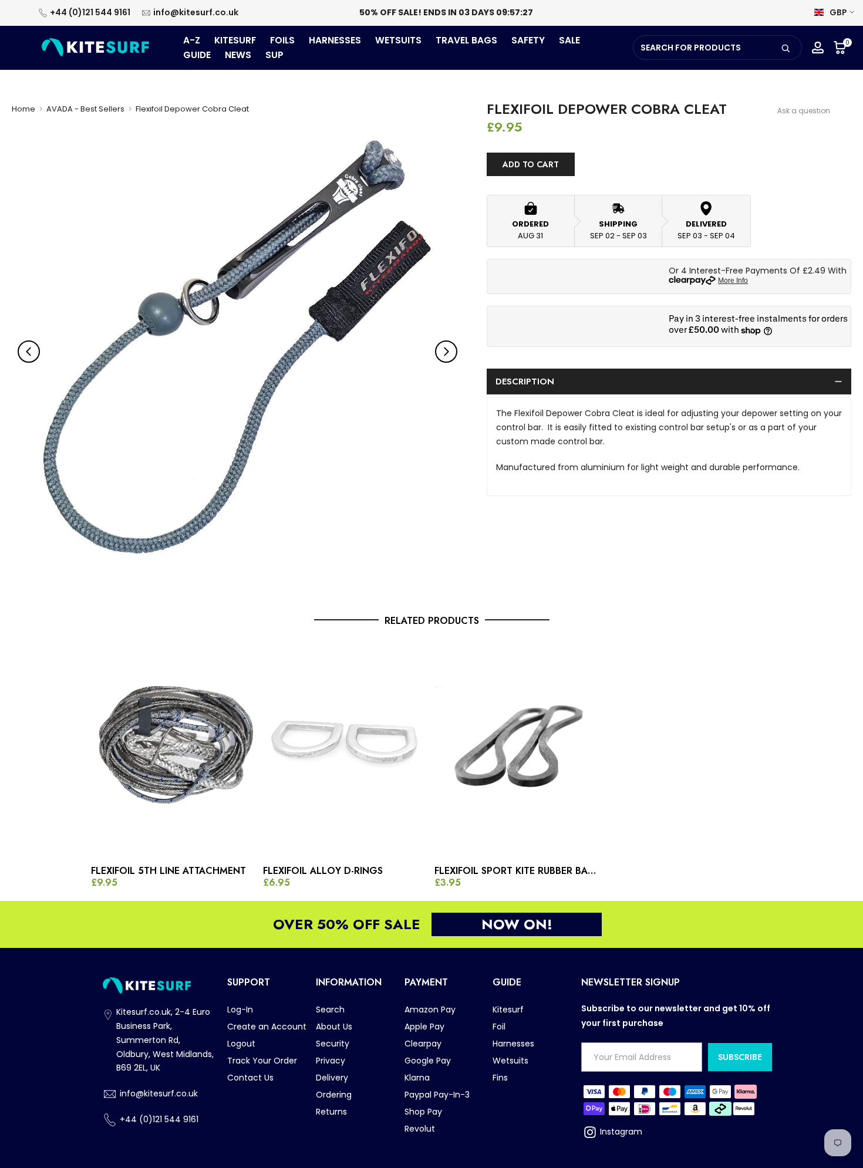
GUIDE (197, 55)
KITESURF (235, 40)
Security (332, 1043)
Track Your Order (262, 1060)
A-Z (191, 40)
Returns (331, 1112)
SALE (569, 40)
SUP (274, 55)
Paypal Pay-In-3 (437, 1095)
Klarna (417, 1077)
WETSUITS (398, 40)
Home (23, 108)
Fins (500, 1077)
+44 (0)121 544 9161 (90, 12)
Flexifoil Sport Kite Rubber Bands (517, 871)
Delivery (332, 1077)
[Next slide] (446, 351)
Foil (499, 1026)
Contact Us (250, 1077)
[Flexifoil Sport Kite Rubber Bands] (517, 749)
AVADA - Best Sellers (85, 108)
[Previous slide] (29, 351)
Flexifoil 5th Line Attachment (168, 871)
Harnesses (513, 1043)
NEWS (238, 55)
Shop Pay (423, 1112)
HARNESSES (335, 40)
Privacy (330, 1060)
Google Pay (427, 1060)
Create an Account (266, 1026)
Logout (241, 1043)
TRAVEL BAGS (466, 40)
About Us (334, 1026)
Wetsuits (510, 1060)
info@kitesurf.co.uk (195, 12)
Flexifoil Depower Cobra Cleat (192, 108)
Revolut (419, 1129)
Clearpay (422, 1043)
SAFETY (528, 40)
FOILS (282, 40)
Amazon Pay (430, 1009)
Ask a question (803, 111)
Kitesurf (508, 1009)
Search (330, 1009)
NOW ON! (516, 924)
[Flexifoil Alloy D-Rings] (346, 749)
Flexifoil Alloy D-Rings (323, 871)
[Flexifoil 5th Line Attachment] (174, 749)
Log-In (240, 1009)
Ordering (334, 1095)
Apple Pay (424, 1026)
